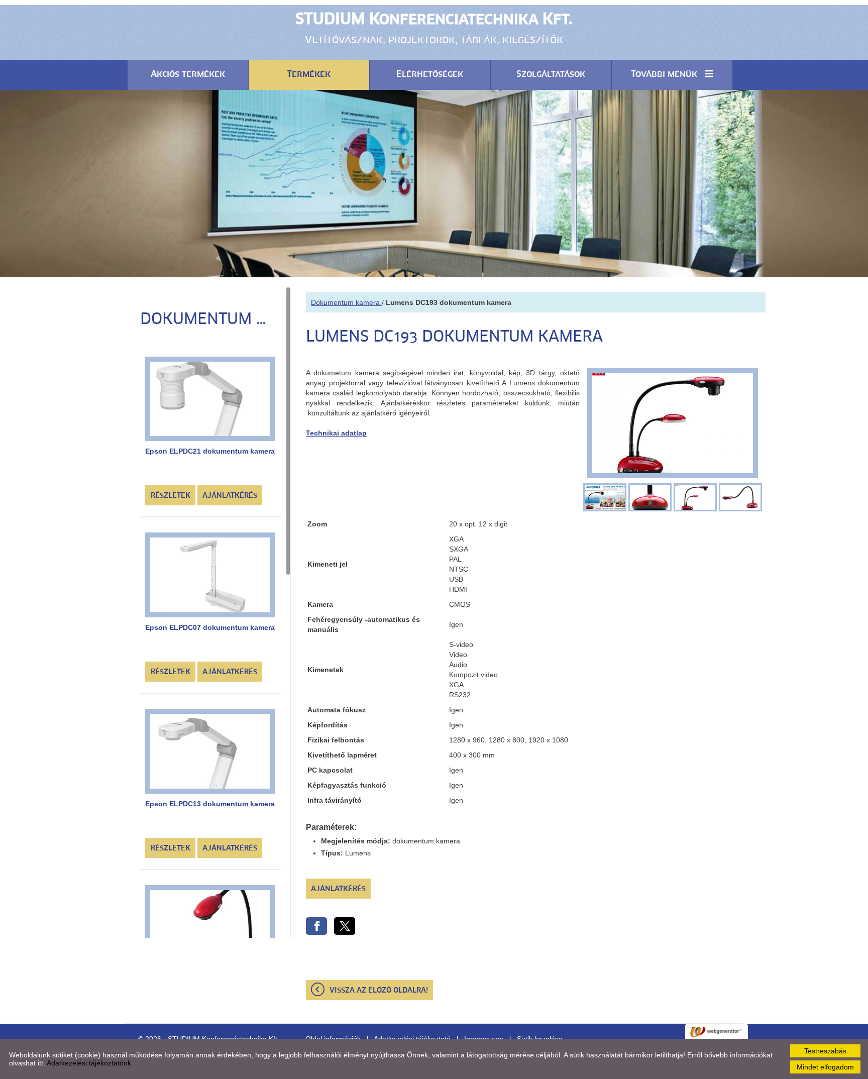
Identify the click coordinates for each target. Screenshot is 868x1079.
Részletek (170, 495)
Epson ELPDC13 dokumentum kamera (210, 804)
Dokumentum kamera (346, 302)
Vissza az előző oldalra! (379, 990)
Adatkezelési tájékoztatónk (89, 1063)
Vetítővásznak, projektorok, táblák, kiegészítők (434, 28)
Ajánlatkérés (229, 495)
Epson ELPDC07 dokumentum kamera (210, 627)
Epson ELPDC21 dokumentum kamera (210, 451)
